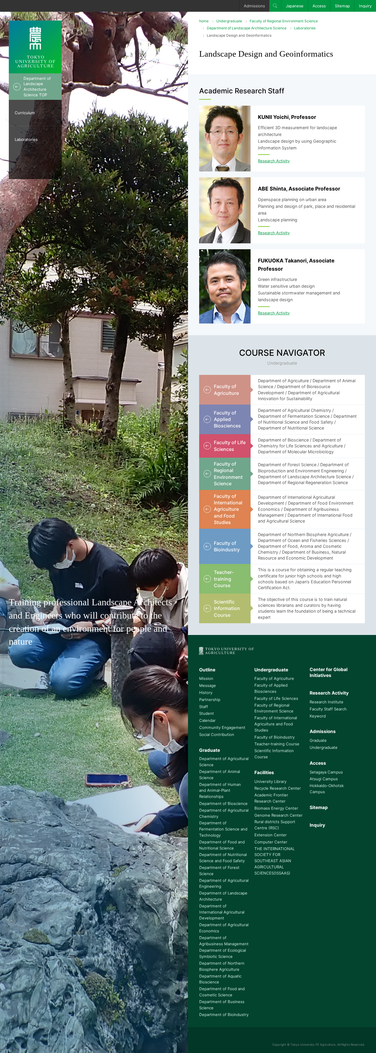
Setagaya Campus (326, 772)
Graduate (209, 750)
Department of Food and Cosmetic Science (222, 991)
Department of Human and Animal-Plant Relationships (220, 790)
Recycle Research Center (277, 788)
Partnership (209, 699)
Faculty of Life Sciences (276, 698)
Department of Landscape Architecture (223, 896)
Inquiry (365, 6)
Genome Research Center (278, 815)
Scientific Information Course (274, 753)
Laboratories (26, 139)
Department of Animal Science (219, 774)
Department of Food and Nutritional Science (222, 845)
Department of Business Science (221, 1004)
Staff (203, 706)
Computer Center (270, 842)
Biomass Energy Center (276, 808)
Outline (207, 670)
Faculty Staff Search (328, 709)
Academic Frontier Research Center (271, 798)
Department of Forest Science (219, 870)
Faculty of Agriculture (274, 678)
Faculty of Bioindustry (274, 737)
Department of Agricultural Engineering (224, 883)
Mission (206, 678)
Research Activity (274, 161)
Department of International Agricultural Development (221, 912)
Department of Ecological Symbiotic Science (222, 953)
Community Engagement (222, 727)
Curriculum (25, 112)
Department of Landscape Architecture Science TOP (37, 86)
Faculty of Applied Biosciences (271, 688)
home (204, 21)
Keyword (318, 716)
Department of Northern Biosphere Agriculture (221, 966)
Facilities (264, 772)
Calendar (207, 720)
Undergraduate (229, 21)
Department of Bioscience (223, 803)
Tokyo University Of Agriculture (313, 1044)
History (205, 692)
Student (206, 713)
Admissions (254, 6)
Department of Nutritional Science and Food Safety (223, 857)
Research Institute (326, 702)
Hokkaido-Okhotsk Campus (327, 788)
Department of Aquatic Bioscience (220, 979)
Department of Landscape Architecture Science (246, 28)
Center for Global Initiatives (329, 672)
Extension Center (270, 835)
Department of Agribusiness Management (224, 940)
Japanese (294, 6)
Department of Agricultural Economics (224, 927)
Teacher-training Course (276, 744)
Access (319, 6)
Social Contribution (216, 734)
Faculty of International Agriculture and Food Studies (275, 723)
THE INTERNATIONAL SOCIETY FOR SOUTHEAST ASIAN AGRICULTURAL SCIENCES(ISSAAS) (274, 860)
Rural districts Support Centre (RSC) (274, 824)
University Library (270, 781)
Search (275, 6)
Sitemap (342, 6)
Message (207, 685)
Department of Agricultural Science (224, 761)
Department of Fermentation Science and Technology (223, 829)
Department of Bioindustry (224, 1014)
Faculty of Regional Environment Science (284, 21)
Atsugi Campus (324, 778)
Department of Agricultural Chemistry (224, 813)
